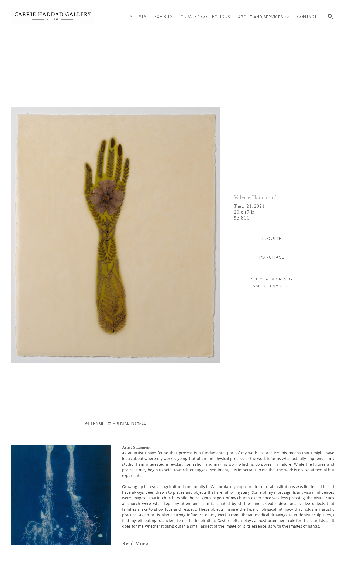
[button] (263, 16)
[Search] (330, 16)
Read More (135, 544)
